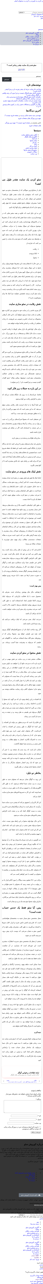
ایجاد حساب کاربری (36, 1275)
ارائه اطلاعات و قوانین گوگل (28, 1073)
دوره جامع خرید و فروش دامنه (25, 1173)
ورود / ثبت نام (34, 1259)
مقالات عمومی (32, 152)
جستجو (38, 76)
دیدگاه (38, 1099)
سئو (19, 69)
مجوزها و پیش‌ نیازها (30, 150)
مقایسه (36, 1257)
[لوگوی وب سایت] (35, 10)
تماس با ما (31, 1178)
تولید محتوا (33, 140)
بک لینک (34, 138)
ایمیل (38, 1119)
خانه (23, 69)
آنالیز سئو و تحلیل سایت (29, 135)
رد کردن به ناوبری (37, 1)
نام (39, 1116)
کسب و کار (33, 146)
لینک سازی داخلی (31, 148)
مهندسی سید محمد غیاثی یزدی (31, 115)
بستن (41, 1218)
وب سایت (33, 154)
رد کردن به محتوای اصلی (22, 1)
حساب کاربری (30, 1176)
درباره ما (32, 1180)
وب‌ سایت (37, 1123)
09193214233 (38, 1205)
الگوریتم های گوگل (30, 137)
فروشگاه (32, 1175)
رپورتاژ (34, 142)
